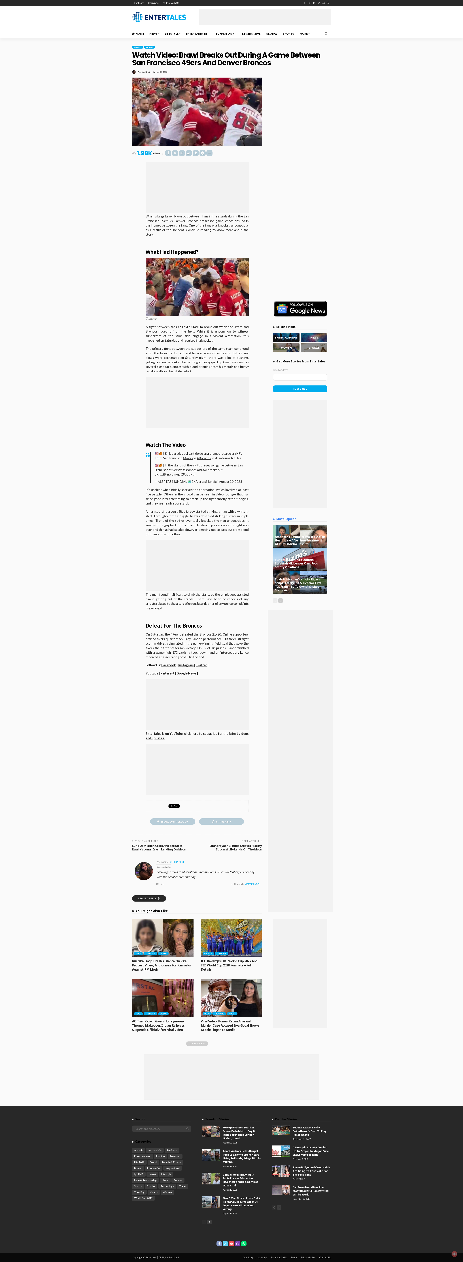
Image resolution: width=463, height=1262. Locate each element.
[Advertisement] (265, 17)
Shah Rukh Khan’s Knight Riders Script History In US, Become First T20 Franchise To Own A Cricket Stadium (298, 584)
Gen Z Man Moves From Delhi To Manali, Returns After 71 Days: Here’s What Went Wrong (241, 1203)
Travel (182, 1186)
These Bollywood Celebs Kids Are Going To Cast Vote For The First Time (311, 1170)
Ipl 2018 (138, 1174)
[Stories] (314, 347)
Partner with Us (279, 1257)
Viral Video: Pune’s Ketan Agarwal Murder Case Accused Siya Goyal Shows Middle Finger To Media (230, 1025)
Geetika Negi (143, 72)
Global (271, 34)
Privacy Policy (308, 1257)
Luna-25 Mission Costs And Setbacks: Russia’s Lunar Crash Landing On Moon (159, 847)
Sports (288, 34)
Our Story (139, 3)
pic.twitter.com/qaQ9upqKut (175, 474)
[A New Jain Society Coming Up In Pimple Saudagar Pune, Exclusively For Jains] (281, 1151)
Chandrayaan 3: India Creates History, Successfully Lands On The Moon (235, 847)
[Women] (286, 347)
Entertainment (197, 34)
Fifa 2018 (139, 1162)
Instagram (186, 665)
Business (172, 1150)
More (304, 34)
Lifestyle (172, 34)
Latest (152, 1174)
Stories (151, 1186)
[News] (314, 337)
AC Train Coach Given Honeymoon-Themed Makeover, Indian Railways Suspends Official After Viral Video (158, 1025)
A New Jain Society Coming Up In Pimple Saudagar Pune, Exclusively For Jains (311, 1150)
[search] (328, 3)
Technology (224, 34)
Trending (150, 953)
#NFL (238, 453)
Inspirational (172, 1168)
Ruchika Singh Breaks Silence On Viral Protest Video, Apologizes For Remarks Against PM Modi (161, 965)
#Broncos (204, 458)
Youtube (152, 673)
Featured (175, 1156)
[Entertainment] (286, 337)
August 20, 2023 (230, 481)
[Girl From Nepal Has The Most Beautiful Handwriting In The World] (281, 1190)
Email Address (280, 369)
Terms (294, 1257)
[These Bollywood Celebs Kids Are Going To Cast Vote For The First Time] (281, 1171)
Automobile (155, 1150)
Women (167, 1192)
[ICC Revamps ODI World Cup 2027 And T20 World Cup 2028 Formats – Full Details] (231, 938)
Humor (138, 1168)
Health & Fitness (171, 1162)
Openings (153, 3)
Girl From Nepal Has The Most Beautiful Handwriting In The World (310, 1190)
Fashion (160, 1156)
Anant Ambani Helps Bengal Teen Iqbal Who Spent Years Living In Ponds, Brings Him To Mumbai (242, 1156)
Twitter (201, 665)
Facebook (168, 665)
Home (140, 34)
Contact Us (325, 1257)
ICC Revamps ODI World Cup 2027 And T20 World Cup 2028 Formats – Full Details (229, 965)
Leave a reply (147, 898)
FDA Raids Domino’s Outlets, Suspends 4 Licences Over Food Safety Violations (296, 563)
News (153, 34)
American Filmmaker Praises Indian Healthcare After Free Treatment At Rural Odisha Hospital (300, 540)
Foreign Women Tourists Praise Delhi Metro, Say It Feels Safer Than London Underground (239, 1133)
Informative (250, 34)
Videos (149, 47)
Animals (138, 1150)
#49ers (188, 458)
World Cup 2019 (143, 1198)
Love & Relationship (145, 1180)
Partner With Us (171, 3)
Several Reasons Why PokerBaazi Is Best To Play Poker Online (309, 1131)
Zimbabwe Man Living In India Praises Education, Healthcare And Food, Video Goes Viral (240, 1180)
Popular (178, 1180)
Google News (186, 673)
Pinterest (167, 673)
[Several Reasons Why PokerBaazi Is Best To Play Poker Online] (281, 1130)
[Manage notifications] (454, 1254)
